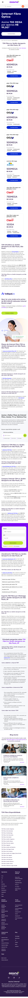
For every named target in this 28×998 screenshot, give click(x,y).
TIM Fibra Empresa (6, 378)
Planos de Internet (17, 872)
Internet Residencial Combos (3, 906)
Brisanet (3, 888)
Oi (1, 879)
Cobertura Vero (4, 937)
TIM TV (16, 913)
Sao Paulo (9, 40)
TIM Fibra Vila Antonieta (7, 831)
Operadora (17, 938)
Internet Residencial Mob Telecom (4, 911)
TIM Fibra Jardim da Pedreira (8, 847)
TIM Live (16, 884)
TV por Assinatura (17, 900)
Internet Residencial (4, 900)
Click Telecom (4, 886)
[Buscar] (23, 6)
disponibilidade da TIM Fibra (9, 466)
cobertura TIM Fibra (7, 449)
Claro (2, 894)
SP (6, 40)
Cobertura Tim (4, 947)
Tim (2, 877)
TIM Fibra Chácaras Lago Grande (9, 865)
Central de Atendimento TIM (8, 559)
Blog (16, 932)
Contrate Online (11, 33)
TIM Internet (21, 397)
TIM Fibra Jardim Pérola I (7, 861)
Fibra (5, 40)
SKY (2, 882)
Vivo (2, 875)
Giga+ (2, 896)
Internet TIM (7, 657)
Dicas (16, 944)
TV (15, 940)
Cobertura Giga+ (4, 945)
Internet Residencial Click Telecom (4, 916)
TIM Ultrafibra (15, 251)
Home (2, 40)
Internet (16, 946)
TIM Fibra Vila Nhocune (6, 859)
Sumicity (3, 884)
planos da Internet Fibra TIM (9, 351)
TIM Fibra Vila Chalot (6, 837)
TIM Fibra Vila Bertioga (6, 833)
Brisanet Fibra (18, 880)
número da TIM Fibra (7, 572)
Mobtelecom (3, 890)
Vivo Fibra (17, 886)
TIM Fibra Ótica (8, 278)
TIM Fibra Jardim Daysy (7, 841)
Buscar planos (13, 543)
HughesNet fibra (18, 882)
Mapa (2, 954)
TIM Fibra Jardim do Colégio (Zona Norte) (11, 853)
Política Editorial (4, 959)
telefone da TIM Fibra (13, 513)
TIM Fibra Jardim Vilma (7, 863)
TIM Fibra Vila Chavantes (7, 835)
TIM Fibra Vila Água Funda (7, 849)
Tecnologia (17, 936)
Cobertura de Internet (4, 933)
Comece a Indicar (9, 313)
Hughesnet (3, 892)
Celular (16, 942)
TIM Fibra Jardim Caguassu (7, 839)
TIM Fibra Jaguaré (5, 845)
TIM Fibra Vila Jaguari (6, 855)
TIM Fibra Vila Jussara (6, 857)
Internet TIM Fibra (5, 943)
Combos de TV (18, 911)
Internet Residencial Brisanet (3, 927)
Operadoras (4, 872)
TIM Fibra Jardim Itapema (7, 829)
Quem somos (3, 957)
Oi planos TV (17, 915)
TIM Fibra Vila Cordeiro (7, 851)
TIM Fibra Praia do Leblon (7, 843)
